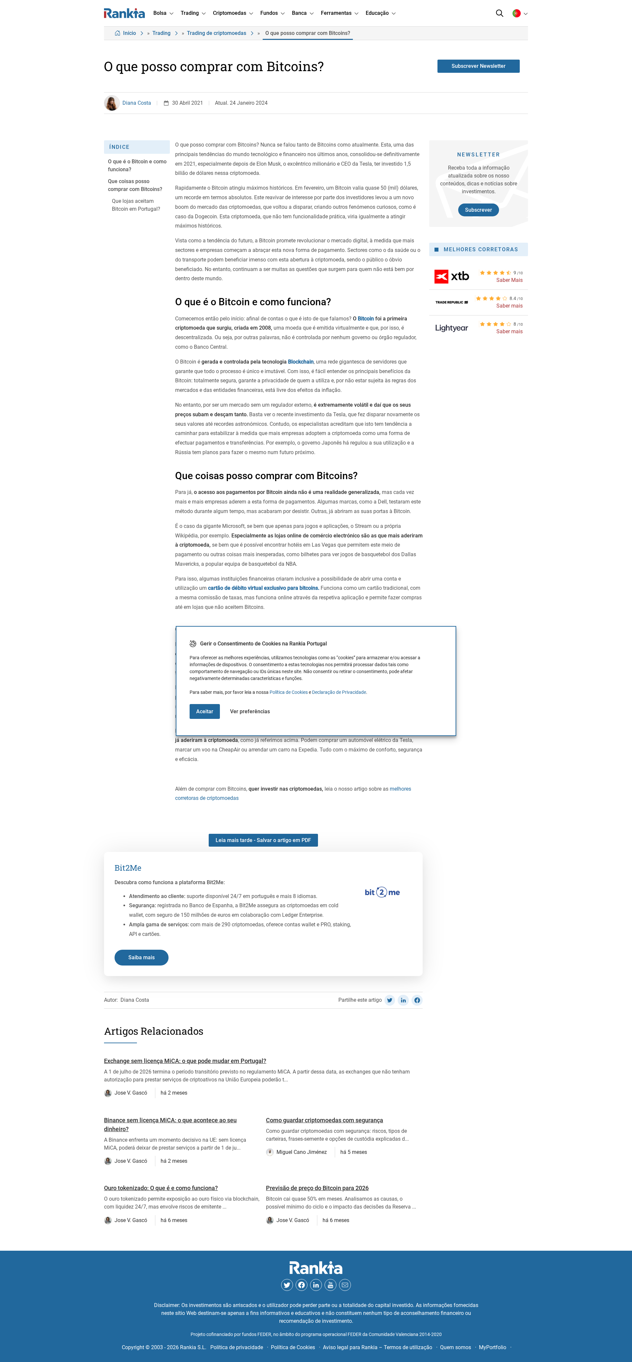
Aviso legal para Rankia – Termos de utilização (377, 1347)
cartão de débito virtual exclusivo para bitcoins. (263, 588)
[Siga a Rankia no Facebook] (301, 1285)
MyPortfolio (492, 1347)
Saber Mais (509, 280)
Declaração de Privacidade (339, 692)
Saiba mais (141, 957)
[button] (499, 13)
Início (129, 33)
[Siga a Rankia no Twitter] (287, 1285)
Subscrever (478, 210)
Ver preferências (250, 711)
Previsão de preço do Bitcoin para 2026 (317, 1188)
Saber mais (509, 306)
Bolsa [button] (160, 13)
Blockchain (301, 362)
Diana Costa (136, 103)
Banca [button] (299, 13)
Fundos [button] (269, 13)
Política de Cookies (289, 692)
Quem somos (455, 1347)
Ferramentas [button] (336, 13)
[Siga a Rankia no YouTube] (330, 1285)
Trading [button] (190, 13)
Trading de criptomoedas (216, 33)
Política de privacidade (236, 1347)
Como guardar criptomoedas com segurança (324, 1120)
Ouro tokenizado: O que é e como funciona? (161, 1188)
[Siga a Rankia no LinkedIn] (316, 1285)
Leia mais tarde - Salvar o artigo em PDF (263, 840)
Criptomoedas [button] (229, 13)
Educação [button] (377, 13)
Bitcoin (366, 318)
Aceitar (204, 711)
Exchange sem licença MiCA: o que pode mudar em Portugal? (185, 1060)
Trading (161, 33)
